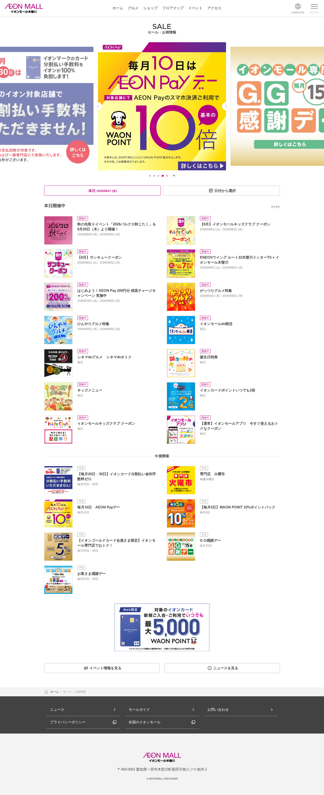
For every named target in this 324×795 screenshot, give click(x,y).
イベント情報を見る (105, 668)
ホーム (55, 691)
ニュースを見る (225, 668)
